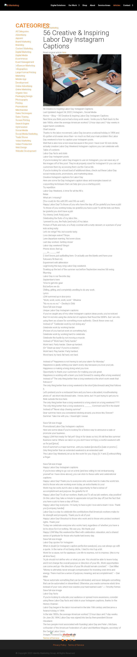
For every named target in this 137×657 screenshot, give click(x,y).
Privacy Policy (59, 645)
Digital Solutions (58, 5)
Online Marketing (23, 89)
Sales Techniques (24, 113)
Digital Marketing (23, 52)
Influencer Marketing (25, 65)
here (64, 52)
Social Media (22, 130)
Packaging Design (24, 96)
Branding (20, 45)
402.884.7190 (68, 636)
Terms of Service (76, 645)
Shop (84, 5)
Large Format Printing (26, 72)
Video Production (24, 144)
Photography (22, 99)
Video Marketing (23, 140)
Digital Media (22, 55)
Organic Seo (21, 93)
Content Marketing (24, 48)
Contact (126, 5)
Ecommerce (21, 58)
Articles (116, 5)
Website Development (26, 151)
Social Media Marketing (27, 134)
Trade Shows (22, 137)
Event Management (25, 62)
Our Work (72, 5)
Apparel (19, 38)
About (92, 5)
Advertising (21, 35)
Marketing (20, 76)
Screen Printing (23, 120)
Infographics (21, 69)
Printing (19, 103)
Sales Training (22, 117)
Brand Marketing (23, 41)
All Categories (22, 31)
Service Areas (104, 5)
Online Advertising (24, 86)
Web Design (21, 147)
